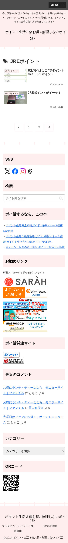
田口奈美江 (36, 407)
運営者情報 (50, 526)
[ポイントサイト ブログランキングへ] (13, 360)
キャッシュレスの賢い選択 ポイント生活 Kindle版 (35, 247)
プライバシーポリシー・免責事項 (18, 528)
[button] (61, 198)
